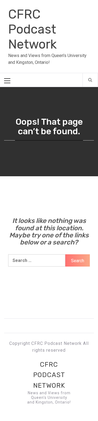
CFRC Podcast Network (32, 29)
